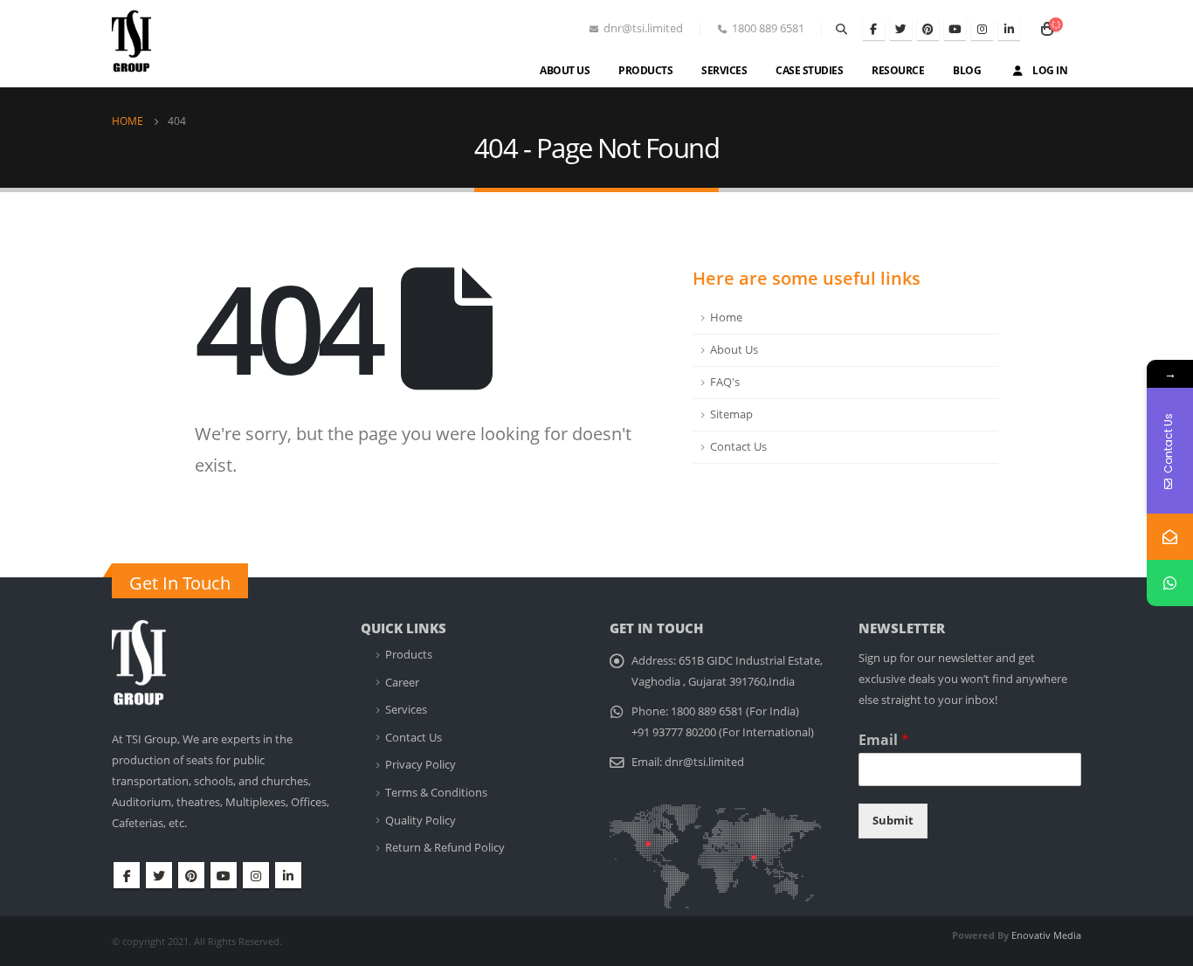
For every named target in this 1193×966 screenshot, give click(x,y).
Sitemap (731, 414)
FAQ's (725, 382)
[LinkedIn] (1009, 29)
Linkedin (288, 875)
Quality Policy (420, 820)
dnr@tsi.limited (704, 762)
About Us (565, 70)
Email (884, 740)
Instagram (256, 875)
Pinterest (191, 875)
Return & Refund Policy (445, 847)
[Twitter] (901, 29)
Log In (1049, 70)
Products (645, 70)
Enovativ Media (1046, 935)
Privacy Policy (420, 764)
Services (724, 70)
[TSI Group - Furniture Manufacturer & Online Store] (149, 48)
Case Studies (809, 70)
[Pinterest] (928, 29)
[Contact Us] (1170, 537)
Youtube (223, 875)
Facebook (127, 875)
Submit (893, 820)
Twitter (159, 875)
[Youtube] (955, 29)
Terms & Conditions (436, 792)
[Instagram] (982, 29)
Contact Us (738, 446)
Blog (967, 70)
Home (726, 317)
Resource (898, 70)
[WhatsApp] (1170, 583)
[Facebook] (874, 29)
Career (402, 682)
